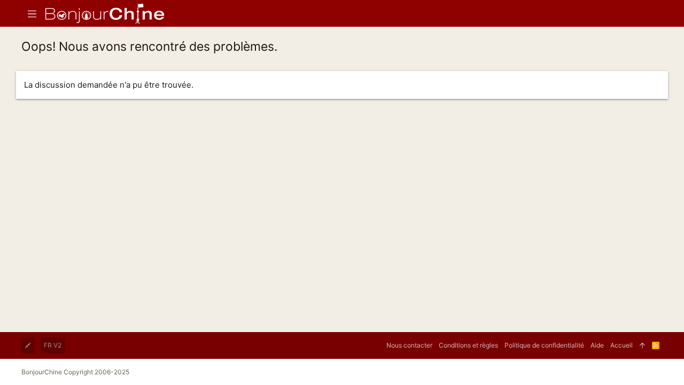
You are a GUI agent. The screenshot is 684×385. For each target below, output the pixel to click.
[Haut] (642, 345)
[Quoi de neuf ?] (633, 13)
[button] (32, 13)
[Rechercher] (652, 13)
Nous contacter (409, 345)
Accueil (621, 345)
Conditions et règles (468, 345)
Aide (597, 345)
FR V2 (52, 345)
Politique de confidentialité (544, 345)
